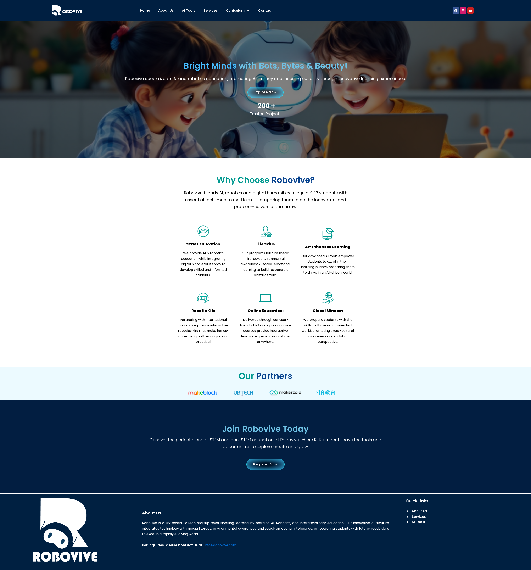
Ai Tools (188, 10)
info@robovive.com (220, 545)
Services (210, 10)
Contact (265, 10)
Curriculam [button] (235, 10)
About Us (166, 10)
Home (145, 10)
